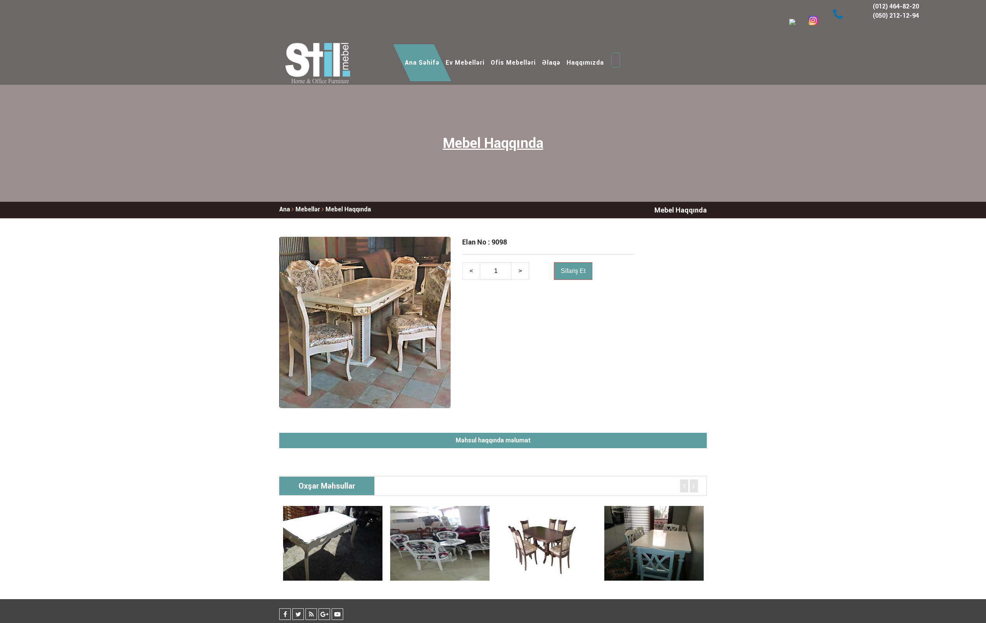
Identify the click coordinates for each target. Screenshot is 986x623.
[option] (332, 543)
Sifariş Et (573, 271)
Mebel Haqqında (348, 209)
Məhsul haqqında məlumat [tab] (493, 440)
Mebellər (308, 209)
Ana (284, 209)
